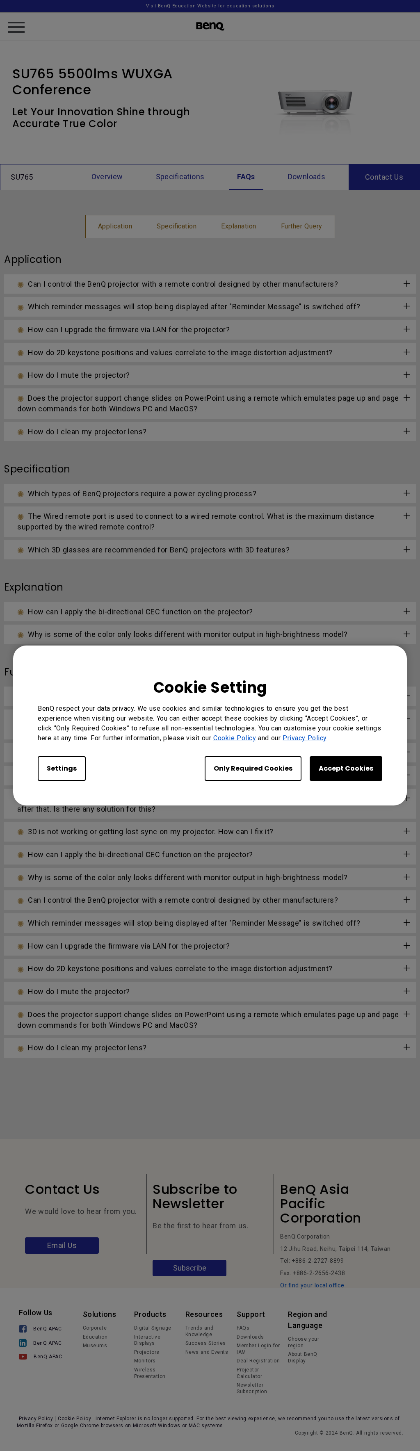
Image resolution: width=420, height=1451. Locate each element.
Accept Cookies (346, 768)
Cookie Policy (234, 738)
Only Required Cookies (253, 768)
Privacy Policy (304, 738)
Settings (62, 768)
